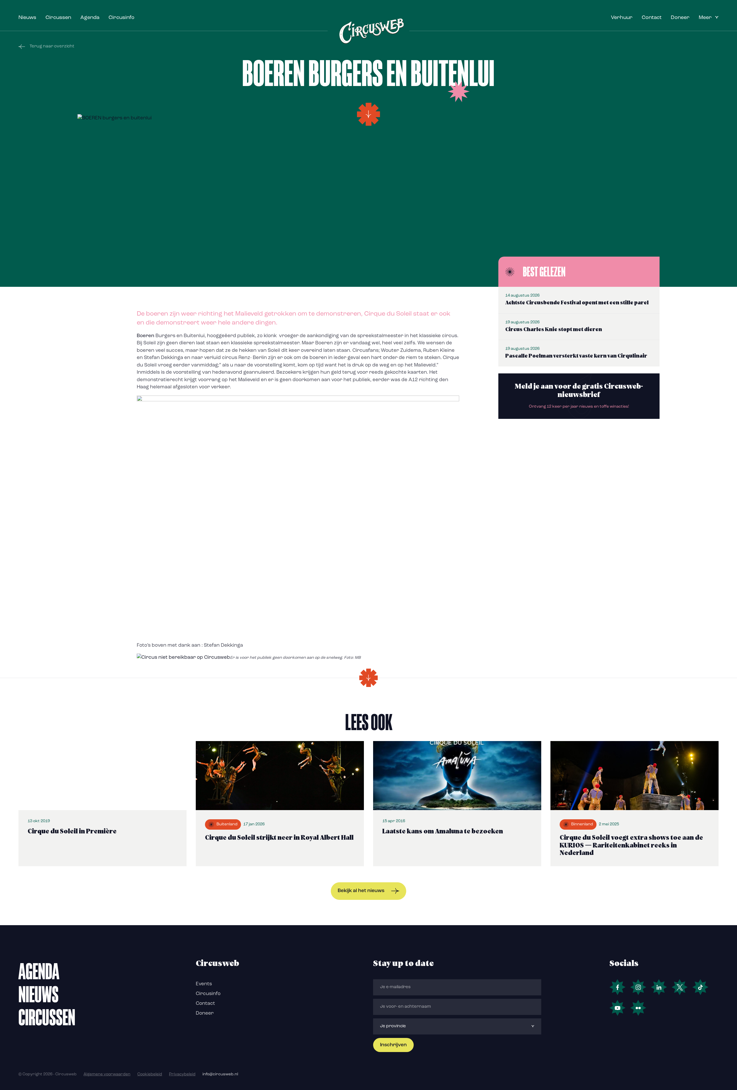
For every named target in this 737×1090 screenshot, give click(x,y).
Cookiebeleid (149, 1074)
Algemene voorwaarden (106, 1074)
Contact (652, 17)
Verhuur (621, 17)
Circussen (58, 17)
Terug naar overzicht (52, 46)
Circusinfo (121, 17)
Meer (705, 17)
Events (204, 984)
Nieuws (27, 17)
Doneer (680, 17)
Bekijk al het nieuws (361, 890)
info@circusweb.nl (220, 1074)
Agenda (89, 17)
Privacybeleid (182, 1074)
